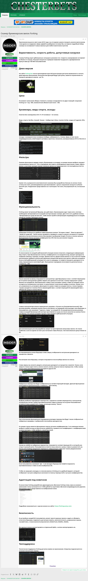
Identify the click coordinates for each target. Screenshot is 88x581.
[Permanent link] (81, 53)
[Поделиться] (83, 39)
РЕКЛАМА (13, 15)
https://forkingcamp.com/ (63, 506)
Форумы (5, 15)
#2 (85, 336)
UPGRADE (22, 15)
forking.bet (29, 73)
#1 (85, 39)
